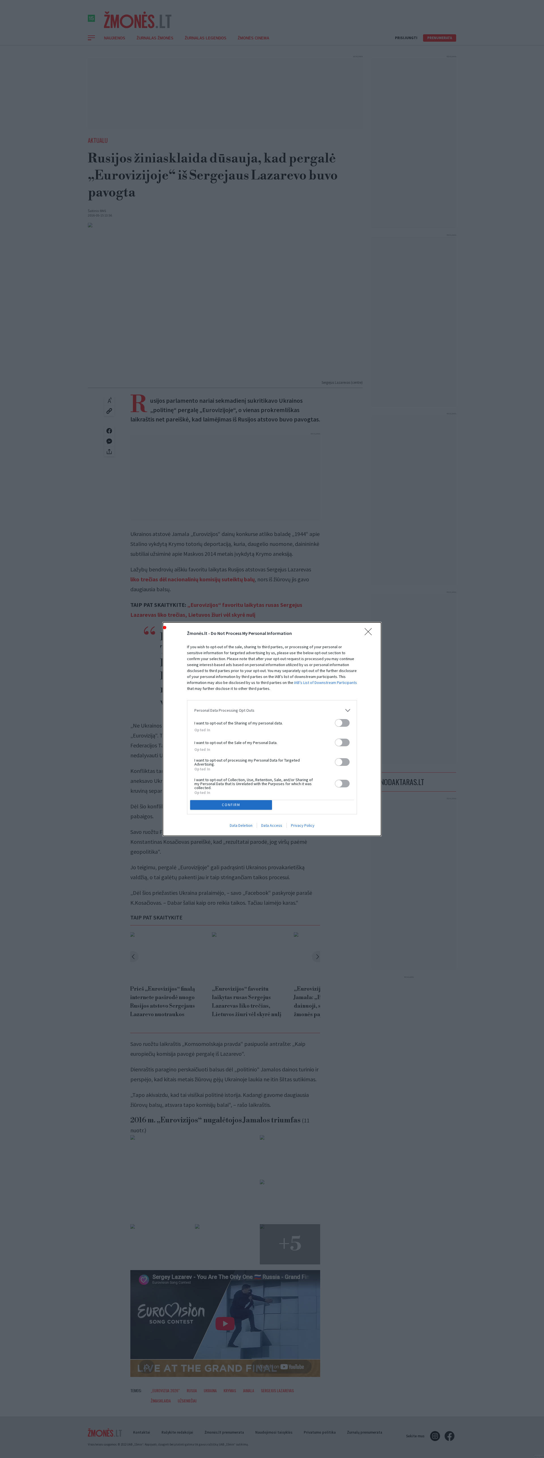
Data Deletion (241, 825)
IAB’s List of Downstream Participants (325, 682)
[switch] (342, 723)
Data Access (271, 825)
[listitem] (272, 710)
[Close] (370, 633)
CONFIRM (231, 804)
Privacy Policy (302, 825)
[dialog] (272, 729)
